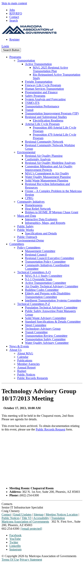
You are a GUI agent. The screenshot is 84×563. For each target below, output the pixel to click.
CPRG (29, 198)
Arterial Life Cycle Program (42, 124)
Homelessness (33, 205)
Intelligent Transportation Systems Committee (53, 300)
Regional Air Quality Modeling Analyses (50, 162)
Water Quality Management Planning (48, 177)
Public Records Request (50, 429)
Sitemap (39, 514)
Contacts (7, 504)
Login (5, 46)
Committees (16, 244)
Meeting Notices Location (62, 514)
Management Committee (40, 251)
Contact (14, 17)
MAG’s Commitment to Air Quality (47, 173)
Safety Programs (35, 95)
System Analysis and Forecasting (45, 99)
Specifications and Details (41, 233)
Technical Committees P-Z (33, 304)
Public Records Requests (32, 378)
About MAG (25, 353)
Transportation (26, 60)
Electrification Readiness (48, 120)
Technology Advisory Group (43, 328)
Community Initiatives (31, 201)
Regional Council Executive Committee (49, 258)
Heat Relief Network (38, 208)
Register (14, 39)
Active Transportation (38, 64)
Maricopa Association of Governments (25, 521)
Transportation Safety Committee (45, 339)
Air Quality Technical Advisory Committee (51, 286)
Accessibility (41, 518)
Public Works (25, 230)
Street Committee (35, 325)
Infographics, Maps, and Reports (45, 222)
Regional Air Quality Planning (44, 155)
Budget (21, 371)
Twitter (13, 542)
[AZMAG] (29, 33)
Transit (29, 110)
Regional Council (36, 254)
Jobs (12, 10)
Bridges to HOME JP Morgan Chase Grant (51, 212)
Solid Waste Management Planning (46, 180)
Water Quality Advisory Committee (47, 342)
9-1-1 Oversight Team (38, 279)
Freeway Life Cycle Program (43, 85)
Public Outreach (27, 237)
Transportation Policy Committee (45, 261)
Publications (24, 360)
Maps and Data (26, 215)
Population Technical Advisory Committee (51, 307)
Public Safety (25, 226)
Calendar (22, 357)
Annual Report (26, 367)
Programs (15, 57)
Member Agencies (28, 364)
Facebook (15, 535)
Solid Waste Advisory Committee (45, 318)
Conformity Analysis (38, 159)
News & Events (19, 346)
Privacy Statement (31, 559)
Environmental (26, 152)
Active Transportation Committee (45, 282)
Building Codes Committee (42, 289)
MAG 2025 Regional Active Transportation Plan (50, 69)
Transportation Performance (42, 106)
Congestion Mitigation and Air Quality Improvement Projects (48, 168)
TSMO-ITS (32, 102)
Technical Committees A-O (34, 272)
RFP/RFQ (15, 13)
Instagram (15, 549)
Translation (58, 518)
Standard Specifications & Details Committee (53, 321)
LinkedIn (15, 546)
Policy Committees (28, 247)
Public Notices (26, 374)
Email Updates (22, 514)
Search (13, 20)
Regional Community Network (44, 141)
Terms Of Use (10, 559)
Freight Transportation (38, 81)
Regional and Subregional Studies (46, 117)
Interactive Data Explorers (41, 219)
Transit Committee (36, 332)
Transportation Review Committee (46, 335)
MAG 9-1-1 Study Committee (43, 275)
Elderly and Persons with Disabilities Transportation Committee (47, 295)
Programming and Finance (41, 92)
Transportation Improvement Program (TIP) (52, 113)
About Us (15, 349)
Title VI (26, 518)
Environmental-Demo (30, 240)
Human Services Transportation (44, 88)
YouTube (15, 538)
